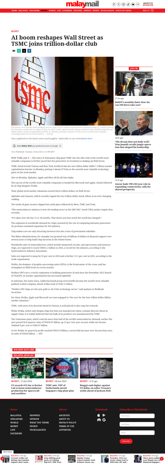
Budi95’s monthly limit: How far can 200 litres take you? (132, 103)
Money (15, 31)
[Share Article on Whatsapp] (19, 52)
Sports (34, 426)
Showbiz (35, 415)
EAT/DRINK (67, 10)
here (89, 138)
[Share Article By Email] (14, 52)
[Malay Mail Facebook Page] (114, 4)
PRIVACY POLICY (67, 422)
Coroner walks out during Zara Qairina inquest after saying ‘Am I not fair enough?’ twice (20, 460)
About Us (148, 3)
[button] (60, 146)
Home (14, 10)
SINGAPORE (34, 10)
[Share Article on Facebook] (29, 52)
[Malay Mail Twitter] (119, 4)
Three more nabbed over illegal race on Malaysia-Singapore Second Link (152, 460)
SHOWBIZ (77, 10)
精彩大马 (146, 10)
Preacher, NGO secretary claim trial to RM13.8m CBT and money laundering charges (119, 460)
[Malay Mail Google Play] (104, 417)
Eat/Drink (16, 433)
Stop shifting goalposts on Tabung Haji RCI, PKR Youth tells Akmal (53, 460)
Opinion (34, 419)
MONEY (44, 10)
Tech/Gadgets (38, 430)
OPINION (87, 10)
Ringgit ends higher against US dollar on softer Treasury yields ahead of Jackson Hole (95, 388)
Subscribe (126, 441)
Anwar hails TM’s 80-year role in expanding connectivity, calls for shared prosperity (133, 187)
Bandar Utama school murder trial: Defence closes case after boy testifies (86, 460)
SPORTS (96, 10)
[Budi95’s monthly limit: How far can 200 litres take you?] (134, 83)
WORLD (52, 10)
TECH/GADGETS (107, 10)
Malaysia (15, 456)
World (14, 422)
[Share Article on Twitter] (24, 52)
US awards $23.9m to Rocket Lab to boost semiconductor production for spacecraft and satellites (26, 389)
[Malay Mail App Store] (98, 417)
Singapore (16, 419)
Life (12, 430)
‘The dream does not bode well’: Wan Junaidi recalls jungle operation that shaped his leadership (133, 144)
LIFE (59, 10)
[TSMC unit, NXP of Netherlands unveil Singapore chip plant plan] (62, 368)
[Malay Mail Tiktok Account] (128, 4)
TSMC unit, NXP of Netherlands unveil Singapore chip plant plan (60, 388)
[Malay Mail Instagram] (123, 4)
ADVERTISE (65, 430)
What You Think (123, 10)
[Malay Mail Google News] (104, 421)
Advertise (148, 5)
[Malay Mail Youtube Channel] (133, 4)
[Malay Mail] (82, 7)
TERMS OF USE (66, 426)
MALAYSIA (23, 10)
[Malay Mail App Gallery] (99, 421)
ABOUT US (64, 419)
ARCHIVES (64, 415)
